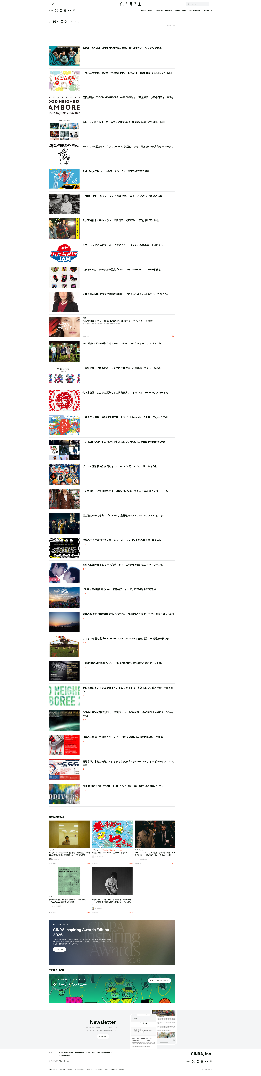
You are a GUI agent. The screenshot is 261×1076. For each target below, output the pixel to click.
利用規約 (121, 1069)
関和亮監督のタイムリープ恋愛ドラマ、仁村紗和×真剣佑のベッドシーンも (123, 564)
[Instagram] (61, 10)
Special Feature (194, 10)
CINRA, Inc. (201, 1054)
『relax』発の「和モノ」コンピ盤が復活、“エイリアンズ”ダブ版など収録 (122, 195)
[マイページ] (53, 4)
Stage (88, 1052)
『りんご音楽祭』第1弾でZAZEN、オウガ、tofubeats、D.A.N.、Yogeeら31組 (125, 417)
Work (110, 1052)
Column (177, 10)
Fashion (68, 1055)
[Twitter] (56, 10)
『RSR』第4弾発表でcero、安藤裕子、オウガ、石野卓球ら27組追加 (119, 589)
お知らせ (89, 1069)
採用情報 (69, 1069)
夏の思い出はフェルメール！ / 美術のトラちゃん (109, 853)
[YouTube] (69, 10)
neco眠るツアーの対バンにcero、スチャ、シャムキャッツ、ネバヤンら (122, 343)
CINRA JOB (208, 10)
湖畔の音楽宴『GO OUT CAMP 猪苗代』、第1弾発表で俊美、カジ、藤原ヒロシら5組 (128, 614)
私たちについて (53, 1069)
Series (184, 10)
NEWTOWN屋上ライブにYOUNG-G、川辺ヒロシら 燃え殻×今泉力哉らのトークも (128, 146)
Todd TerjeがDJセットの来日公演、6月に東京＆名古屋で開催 (116, 171)
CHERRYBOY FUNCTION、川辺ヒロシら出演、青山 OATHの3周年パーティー (124, 786)
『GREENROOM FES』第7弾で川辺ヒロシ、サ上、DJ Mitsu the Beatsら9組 (124, 441)
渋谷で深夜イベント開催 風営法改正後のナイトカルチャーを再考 (118, 320)
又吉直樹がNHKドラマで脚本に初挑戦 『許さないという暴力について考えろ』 (126, 294)
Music (61, 1052)
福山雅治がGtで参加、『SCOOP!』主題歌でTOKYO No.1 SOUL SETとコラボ (124, 515)
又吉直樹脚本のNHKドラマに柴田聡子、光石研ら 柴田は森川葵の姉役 (121, 220)
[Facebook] (65, 10)
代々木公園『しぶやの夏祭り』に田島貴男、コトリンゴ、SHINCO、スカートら (125, 392)
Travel (61, 1055)
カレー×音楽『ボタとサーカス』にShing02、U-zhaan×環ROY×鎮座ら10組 (124, 122)
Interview (168, 10)
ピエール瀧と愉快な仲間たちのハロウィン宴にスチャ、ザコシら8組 (120, 466)
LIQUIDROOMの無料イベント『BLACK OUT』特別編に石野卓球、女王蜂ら (123, 663)
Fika (60, 1061)
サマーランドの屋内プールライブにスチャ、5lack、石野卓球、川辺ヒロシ (123, 245)
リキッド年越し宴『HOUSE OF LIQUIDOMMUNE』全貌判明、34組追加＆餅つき (126, 638)
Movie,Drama (79, 1052)
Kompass (67, 1061)
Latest (143, 10)
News (150, 10)
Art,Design (69, 1052)
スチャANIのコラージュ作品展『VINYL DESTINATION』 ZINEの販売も (122, 269)
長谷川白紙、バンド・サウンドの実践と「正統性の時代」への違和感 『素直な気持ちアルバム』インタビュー (111, 902)
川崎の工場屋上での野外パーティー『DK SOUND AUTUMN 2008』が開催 (123, 737)
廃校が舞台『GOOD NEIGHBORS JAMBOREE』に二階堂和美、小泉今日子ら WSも (128, 97)
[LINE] (74, 10)
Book (93, 1052)
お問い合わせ (98, 1069)
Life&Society (102, 1052)
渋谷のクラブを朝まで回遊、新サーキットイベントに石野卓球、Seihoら (122, 540)
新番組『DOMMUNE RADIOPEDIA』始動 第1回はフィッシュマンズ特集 (122, 48)
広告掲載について (80, 1069)
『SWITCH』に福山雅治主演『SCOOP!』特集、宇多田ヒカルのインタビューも (125, 491)
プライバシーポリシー (111, 1069)
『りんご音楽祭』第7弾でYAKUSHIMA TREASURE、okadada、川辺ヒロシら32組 (127, 72)
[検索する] (188, 4)
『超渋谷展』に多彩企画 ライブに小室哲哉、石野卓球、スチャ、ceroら (122, 368)
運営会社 (62, 1069)
